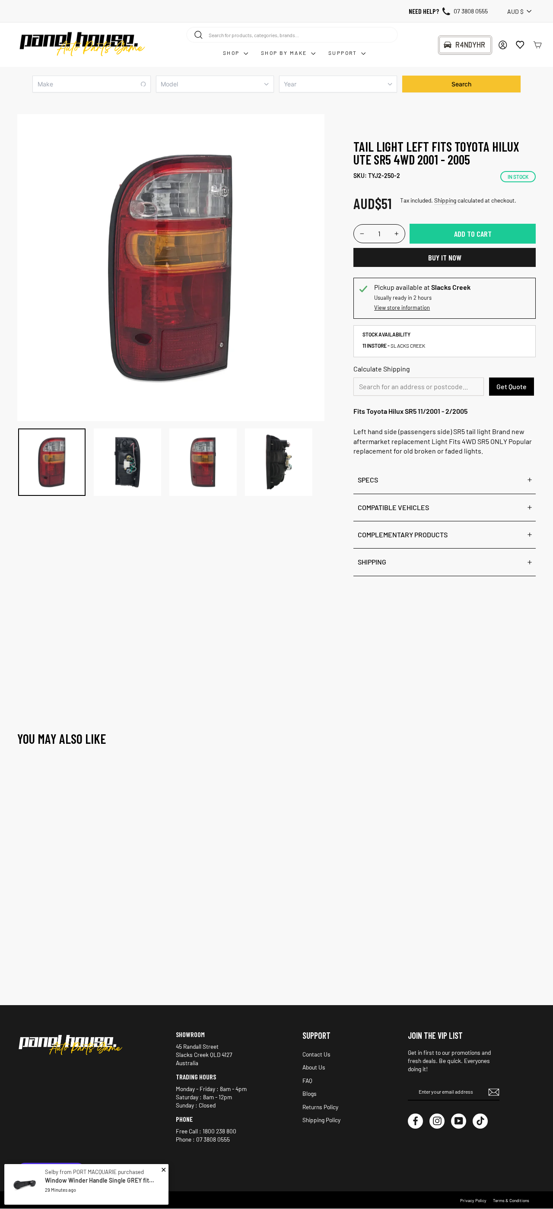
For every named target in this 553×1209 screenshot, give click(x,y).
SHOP (232, 53)
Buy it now (444, 257)
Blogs (309, 1093)
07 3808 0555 (471, 11)
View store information (402, 307)
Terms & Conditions (511, 1200)
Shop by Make (285, 53)
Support (343, 53)
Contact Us (316, 1054)
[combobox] (292, 34)
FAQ (307, 1080)
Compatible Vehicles (393, 507)
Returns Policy (320, 1107)
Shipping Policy (321, 1119)
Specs (368, 480)
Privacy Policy (473, 1200)
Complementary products (403, 534)
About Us (313, 1067)
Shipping (445, 200)
